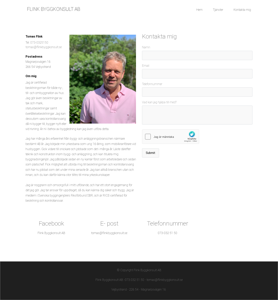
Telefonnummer (152, 84)
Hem (199, 10)
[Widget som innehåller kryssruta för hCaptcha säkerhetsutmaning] (170, 136)
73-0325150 (40, 42)
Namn (146, 47)
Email (145, 65)
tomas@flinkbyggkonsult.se (44, 47)
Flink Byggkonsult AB (51, 233)
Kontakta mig (242, 10)
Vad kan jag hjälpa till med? (159, 102)
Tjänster (218, 10)
